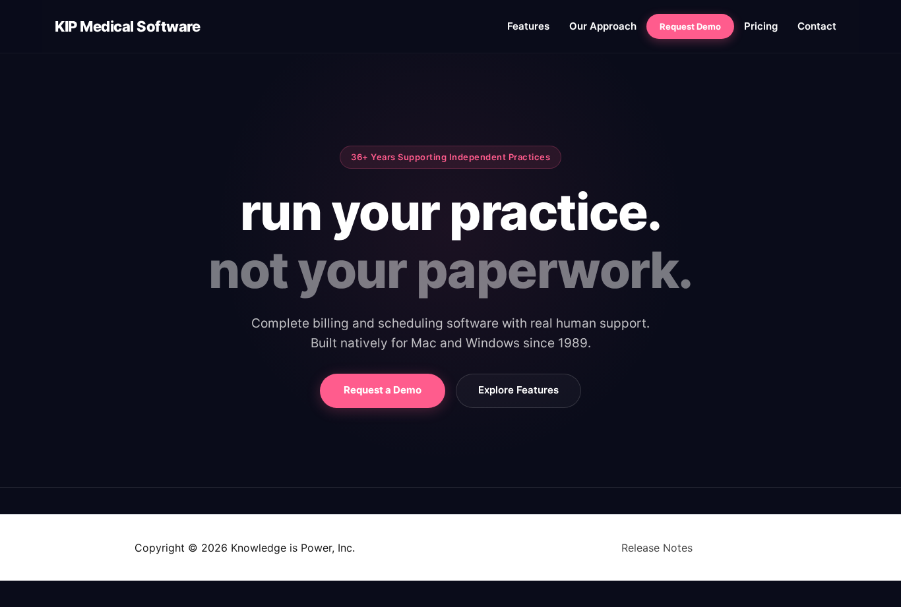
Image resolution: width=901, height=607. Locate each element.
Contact (816, 26)
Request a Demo (382, 390)
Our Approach (603, 26)
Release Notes (657, 547)
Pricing (761, 26)
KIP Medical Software (127, 26)
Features (528, 26)
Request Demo (690, 26)
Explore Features (518, 390)
